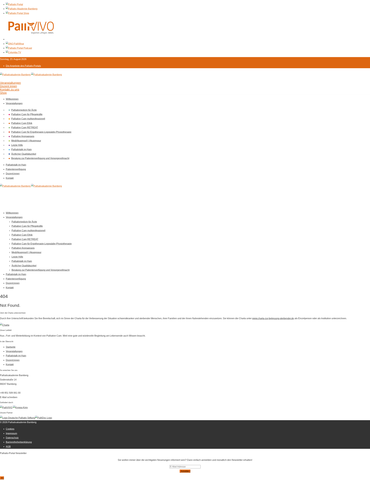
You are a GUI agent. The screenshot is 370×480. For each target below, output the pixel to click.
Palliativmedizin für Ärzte (24, 110)
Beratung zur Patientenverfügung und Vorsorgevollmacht (40, 158)
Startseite (10, 347)
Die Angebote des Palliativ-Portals (23, 66)
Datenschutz (12, 438)
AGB (8, 446)
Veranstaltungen (14, 103)
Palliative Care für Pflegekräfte (26, 114)
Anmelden (185, 471)
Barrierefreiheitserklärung (19, 442)
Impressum (11, 433)
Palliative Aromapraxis (22, 136)
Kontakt (10, 178)
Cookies (10, 429)
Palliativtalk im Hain (21, 149)
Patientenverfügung (16, 169)
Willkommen (12, 99)
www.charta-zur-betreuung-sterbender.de (273, 318)
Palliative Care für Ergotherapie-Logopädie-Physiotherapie (41, 132)
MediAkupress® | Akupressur (26, 140)
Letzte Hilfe (17, 145)
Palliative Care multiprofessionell (28, 118)
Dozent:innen (13, 173)
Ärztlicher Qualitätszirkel (23, 154)
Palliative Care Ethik (21, 123)
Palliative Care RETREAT (24, 127)
